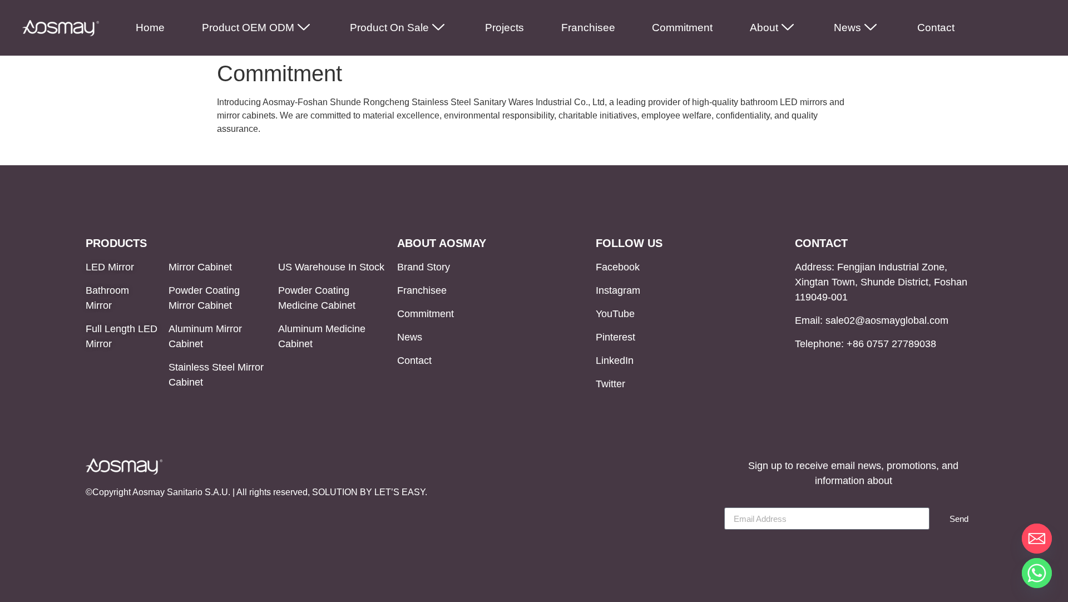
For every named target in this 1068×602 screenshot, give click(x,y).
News (847, 27)
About (764, 27)
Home (150, 27)
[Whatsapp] (1037, 573)
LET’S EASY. (400, 492)
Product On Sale (389, 27)
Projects (504, 27)
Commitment (682, 27)
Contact (936, 27)
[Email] (1037, 539)
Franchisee (588, 27)
